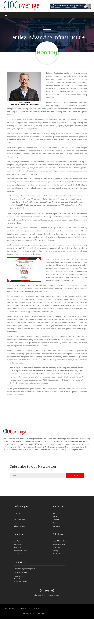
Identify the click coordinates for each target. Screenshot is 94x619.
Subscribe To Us (53, 595)
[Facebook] (52, 590)
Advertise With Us (39, 595)
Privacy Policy (39, 613)
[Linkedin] (47, 590)
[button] (6, 15)
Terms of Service (26, 613)
